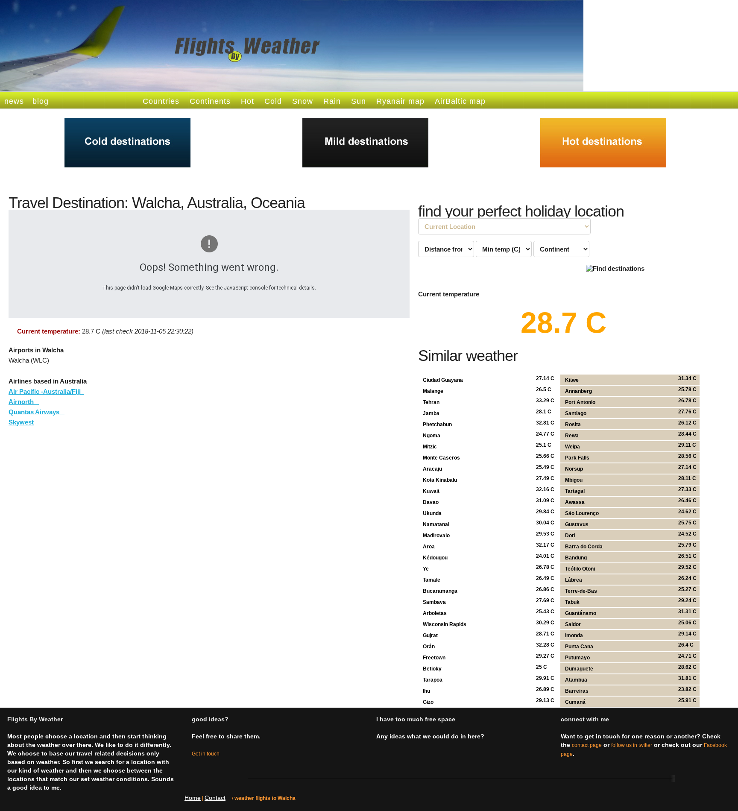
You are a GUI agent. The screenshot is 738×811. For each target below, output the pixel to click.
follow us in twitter (631, 745)
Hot (247, 101)
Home (192, 797)
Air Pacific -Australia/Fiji (46, 391)
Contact (215, 797)
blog (40, 101)
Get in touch (206, 754)
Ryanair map (400, 101)
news (14, 101)
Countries (161, 101)
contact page (587, 745)
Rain (332, 101)
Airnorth (24, 401)
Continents (210, 101)
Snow (302, 101)
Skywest (21, 422)
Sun (358, 101)
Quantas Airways (36, 412)
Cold (273, 101)
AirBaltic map (460, 101)
